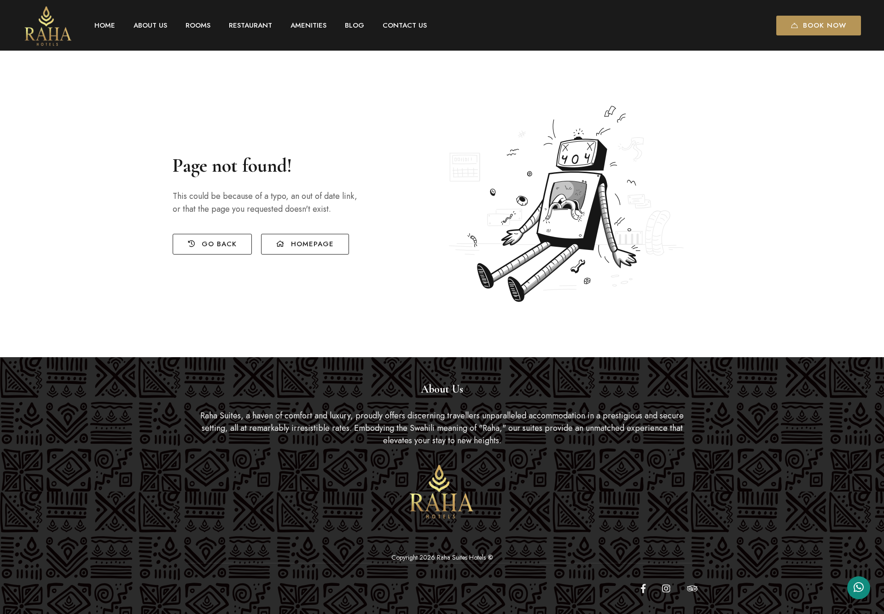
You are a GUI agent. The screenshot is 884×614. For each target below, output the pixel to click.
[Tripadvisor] (692, 589)
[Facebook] (643, 589)
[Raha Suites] (48, 25)
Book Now (824, 25)
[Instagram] (666, 589)
